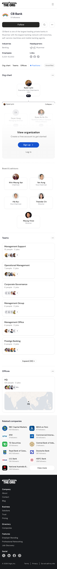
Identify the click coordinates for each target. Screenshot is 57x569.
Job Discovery (8, 545)
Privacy (35, 564)
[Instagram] (19, 555)
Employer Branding (10, 538)
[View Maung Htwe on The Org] (28, 215)
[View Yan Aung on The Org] (41, 177)
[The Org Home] (9, 4)
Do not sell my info (48, 564)
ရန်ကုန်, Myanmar (37, 47)
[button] (28, 90)
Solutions (6, 510)
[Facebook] (14, 555)
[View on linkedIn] (31, 56)
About (4, 493)
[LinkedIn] (9, 555)
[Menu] (53, 4)
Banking (5, 47)
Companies (7, 528)
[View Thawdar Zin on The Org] (41, 196)
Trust (4, 514)
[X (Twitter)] (3, 555)
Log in (28, 152)
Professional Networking (12, 541)
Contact (5, 497)
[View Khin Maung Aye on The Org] (15, 177)
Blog (4, 501)
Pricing (5, 518)
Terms (26, 564)
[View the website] (38, 56)
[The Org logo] (9, 481)
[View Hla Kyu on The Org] (15, 196)
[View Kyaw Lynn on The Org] (28, 83)
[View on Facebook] (34, 56)
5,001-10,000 (8, 57)
